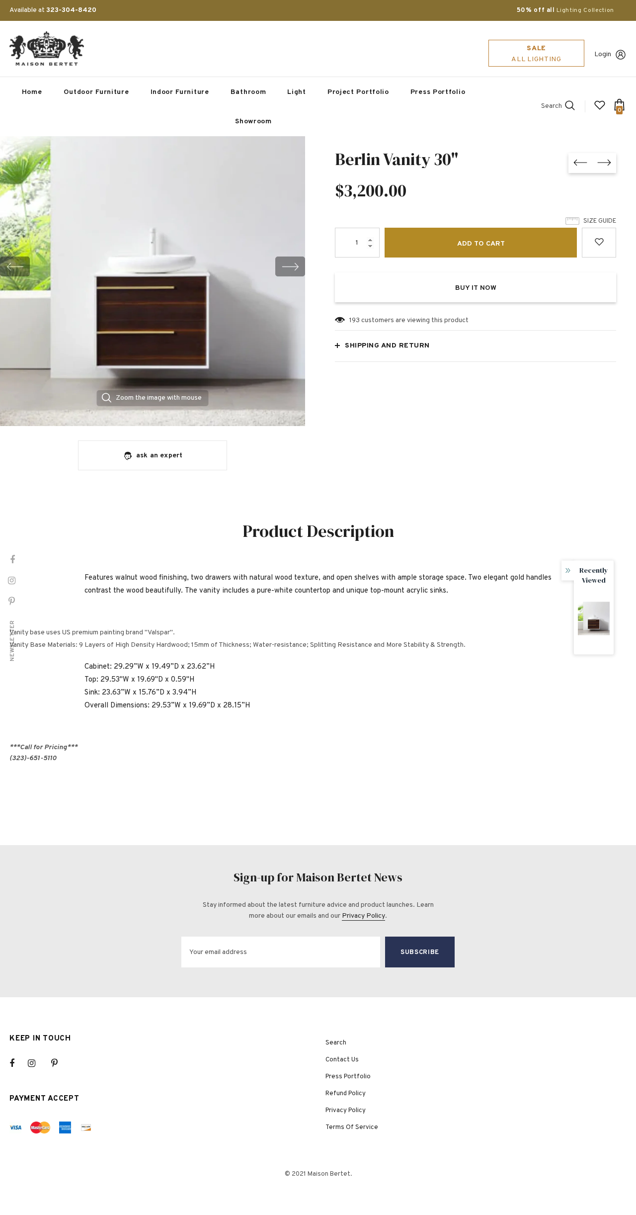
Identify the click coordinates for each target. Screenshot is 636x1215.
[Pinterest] (60, 1063)
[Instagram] (37, 1063)
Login (602, 54)
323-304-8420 (71, 10)
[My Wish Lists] (600, 109)
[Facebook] (18, 1063)
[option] (152, 266)
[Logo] (46, 49)
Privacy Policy (363, 916)
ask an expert (159, 456)
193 (354, 320)
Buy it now (475, 288)
